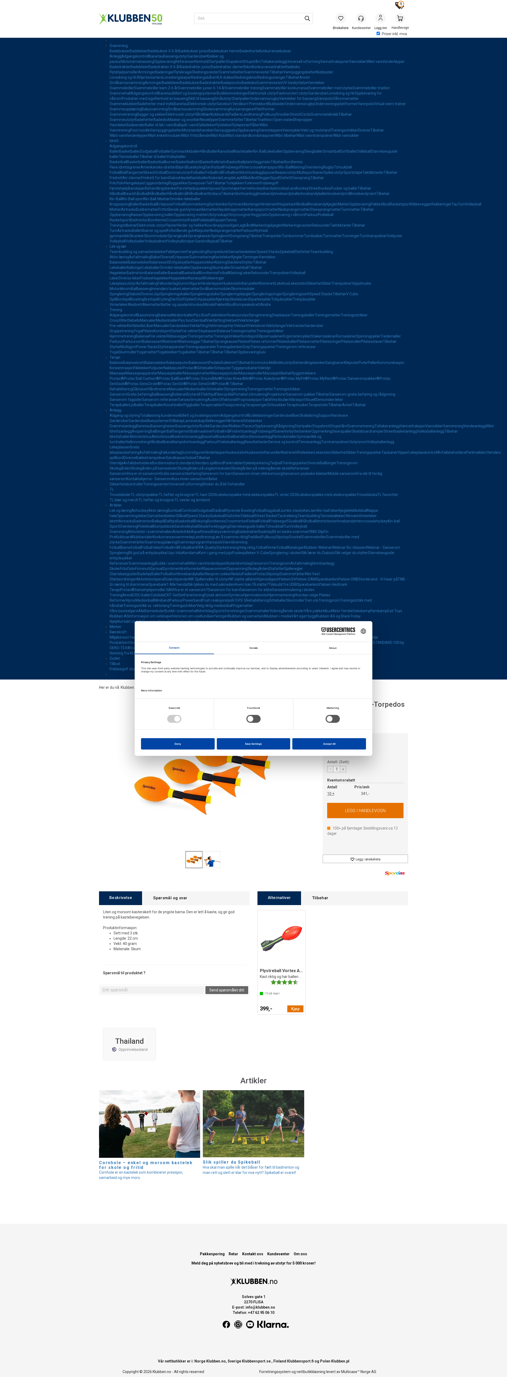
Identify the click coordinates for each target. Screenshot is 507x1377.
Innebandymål (339, 193)
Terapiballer (119, 405)
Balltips (171, 521)
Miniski (209, 304)
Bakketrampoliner (151, 458)
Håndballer (209, 151)
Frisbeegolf (232, 167)
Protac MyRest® (322, 378)
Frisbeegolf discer (124, 669)
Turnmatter (350, 209)
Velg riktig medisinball (214, 605)
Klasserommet (214, 568)
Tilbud (115, 664)
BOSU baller (141, 595)
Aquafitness (201, 532)
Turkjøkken (235, 183)
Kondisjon (162, 331)
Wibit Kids (218, 135)
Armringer (146, 72)
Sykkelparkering (256, 463)
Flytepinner (241, 125)
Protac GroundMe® (205, 378)
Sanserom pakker (301, 394)
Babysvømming (155, 109)
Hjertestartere (151, 77)
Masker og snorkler (184, 120)
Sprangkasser (199, 236)
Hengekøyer (135, 183)
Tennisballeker (332, 516)
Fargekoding (196, 252)
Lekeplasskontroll (423, 452)
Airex (126, 595)
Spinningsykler (368, 336)
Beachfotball (155, 172)
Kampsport (270, 167)
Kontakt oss (127, 621)
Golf (180, 299)
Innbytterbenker (298, 431)
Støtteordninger (123, 579)
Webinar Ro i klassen (349, 547)
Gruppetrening (122, 331)
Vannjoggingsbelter (299, 72)
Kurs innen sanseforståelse (194, 479)
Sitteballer (205, 368)
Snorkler (283, 114)
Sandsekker (179, 326)
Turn (462, 204)
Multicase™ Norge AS (358, 1372)
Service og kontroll (283, 442)
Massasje (117, 373)
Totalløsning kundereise (160, 415)
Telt (209, 183)
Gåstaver (140, 389)
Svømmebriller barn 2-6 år (156, 88)
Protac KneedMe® (236, 378)
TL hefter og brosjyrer (177, 495)
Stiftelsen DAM (303, 579)
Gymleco (236, 595)
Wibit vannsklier (346, 135)
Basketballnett (188, 162)
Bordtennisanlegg (257, 436)
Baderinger (164, 72)
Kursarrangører (242, 109)
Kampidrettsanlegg (188, 442)
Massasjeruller (251, 373)
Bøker (156, 257)
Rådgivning (285, 426)
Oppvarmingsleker (132, 516)
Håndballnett (198, 193)
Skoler (230, 563)
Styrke (175, 331)
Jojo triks (174, 553)
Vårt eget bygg (303, 616)
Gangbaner (334, 362)
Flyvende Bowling (240, 510)
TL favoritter (387, 495)
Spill (113, 299)
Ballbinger (158, 431)
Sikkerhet (314, 283)
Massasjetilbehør (277, 373)
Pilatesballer (286, 341)
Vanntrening (120, 130)
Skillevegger (215, 421)
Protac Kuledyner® (268, 378)
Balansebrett (134, 362)
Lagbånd (245, 225)
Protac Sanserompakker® (357, 378)
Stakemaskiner (323, 336)
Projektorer (276, 394)
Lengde (228, 178)
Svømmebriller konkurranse (285, 88)
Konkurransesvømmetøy (173, 537)
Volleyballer (176, 156)
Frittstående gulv (172, 209)
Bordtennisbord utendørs (173, 463)
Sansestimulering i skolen (293, 590)
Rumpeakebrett (247, 304)
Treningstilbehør (123, 225)
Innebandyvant (363, 193)
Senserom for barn (217, 473)
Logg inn (380, 19)
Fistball (217, 167)
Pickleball (326, 215)
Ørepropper (302, 120)
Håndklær (202, 114)
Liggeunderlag (156, 183)
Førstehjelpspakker (193, 188)
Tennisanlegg (310, 442)
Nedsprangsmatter (294, 209)
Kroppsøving (120, 204)
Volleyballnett (156, 241)
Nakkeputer (173, 368)
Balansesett (159, 262)
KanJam (310, 510)
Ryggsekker (178, 183)
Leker (246, 273)
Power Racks (147, 347)
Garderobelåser (286, 415)
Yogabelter (187, 352)
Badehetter (144, 120)
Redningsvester (206, 72)
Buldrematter (147, 209)
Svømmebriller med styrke (330, 88)
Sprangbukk (178, 236)
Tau (455, 204)
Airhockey (140, 510)
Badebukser (120, 51)
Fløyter (171, 225)
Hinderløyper (211, 283)
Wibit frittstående (195, 135)
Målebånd (249, 178)
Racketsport (400, 204)
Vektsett (232, 320)
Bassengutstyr (175, 56)
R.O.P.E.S (239, 600)
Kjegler (332, 204)
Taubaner (390, 452)
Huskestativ (232, 283)
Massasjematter (196, 373)
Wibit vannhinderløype (207, 563)
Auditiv (213, 399)
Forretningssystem (275, 1372)
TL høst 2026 (206, 495)
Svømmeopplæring (126, 109)
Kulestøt (215, 178)
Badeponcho (231, 83)
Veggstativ (262, 162)
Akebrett (135, 304)
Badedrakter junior (195, 67)
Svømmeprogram (192, 542)
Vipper (403, 452)
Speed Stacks (268, 252)
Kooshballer (174, 405)
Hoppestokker (202, 262)
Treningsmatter (327, 315)
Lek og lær (118, 246)
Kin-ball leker (328, 510)
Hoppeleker (178, 278)
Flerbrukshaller (284, 436)
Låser (149, 326)
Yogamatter (147, 352)
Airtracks (128, 209)
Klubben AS (119, 616)
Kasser (136, 215)
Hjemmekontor (255, 595)
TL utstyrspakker (145, 495)
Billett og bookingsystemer (194, 93)
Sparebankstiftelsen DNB (337, 579)
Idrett (114, 141)
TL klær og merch (124, 500)
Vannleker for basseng (298, 98)
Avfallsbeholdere (452, 452)
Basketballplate (240, 162)
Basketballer (129, 151)
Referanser (184, 61)
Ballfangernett (133, 172)
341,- (365, 793)
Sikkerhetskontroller (126, 484)
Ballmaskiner (202, 431)
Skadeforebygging (213, 526)
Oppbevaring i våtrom (287, 215)
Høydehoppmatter (233, 209)
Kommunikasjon (390, 362)
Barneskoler (154, 611)
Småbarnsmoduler (215, 289)
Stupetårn (252, 61)
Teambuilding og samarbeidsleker (138, 252)
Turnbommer (293, 236)
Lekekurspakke (262, 495)
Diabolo (134, 294)
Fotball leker (152, 547)
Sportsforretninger (229, 611)
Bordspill (123, 299)
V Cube (352, 294)
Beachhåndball (136, 193)
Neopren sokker (218, 574)
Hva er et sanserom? (190, 590)
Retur (233, 1254)
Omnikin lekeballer (185, 199)
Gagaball (272, 510)
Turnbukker (313, 236)
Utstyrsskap (217, 215)
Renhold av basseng (171, 98)
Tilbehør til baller (153, 156)
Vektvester (295, 326)
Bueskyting (195, 167)
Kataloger (296, 547)
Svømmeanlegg (123, 426)
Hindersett (269, 204)
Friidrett (116, 178)
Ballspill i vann (185, 125)
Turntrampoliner (373, 236)
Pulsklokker (217, 315)
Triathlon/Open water (275, 120)
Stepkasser (281, 315)
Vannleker (316, 83)
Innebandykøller (314, 193)
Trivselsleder (120, 495)
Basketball (118, 162)
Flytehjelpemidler (124, 72)
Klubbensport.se (256, 1361)
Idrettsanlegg (252, 172)
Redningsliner (245, 77)
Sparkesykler (260, 299)
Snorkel (295, 537)
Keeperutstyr (286, 172)
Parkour (311, 215)
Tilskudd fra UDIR (283, 584)
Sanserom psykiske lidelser (305, 473)
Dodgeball (148, 151)
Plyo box (185, 320)
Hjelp (114, 621)
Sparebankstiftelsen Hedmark (322, 584)
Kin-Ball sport (133, 199)
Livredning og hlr (341, 93)
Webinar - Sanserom (383, 547)
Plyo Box (201, 315)
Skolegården (120, 468)
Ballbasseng (141, 289)
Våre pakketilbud (318, 611)
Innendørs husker (165, 289)
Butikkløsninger (261, 415)
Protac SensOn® (200, 384)
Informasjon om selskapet (150, 616)
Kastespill (196, 278)
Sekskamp (361, 611)
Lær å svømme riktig (231, 537)
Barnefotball (131, 547)
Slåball (181, 516)
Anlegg (115, 56)
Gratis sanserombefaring (180, 473)
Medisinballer (182, 315)
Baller (114, 151)
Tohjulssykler (282, 299)
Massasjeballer (170, 373)
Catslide (157, 595)
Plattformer (265, 109)
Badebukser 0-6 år (163, 51)
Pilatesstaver (372, 341)
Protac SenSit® (173, 384)
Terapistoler (318, 405)
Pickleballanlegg (231, 442)
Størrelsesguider (123, 574)
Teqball (276, 463)
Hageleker (118, 273)
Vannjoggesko (225, 130)
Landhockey (298, 188)
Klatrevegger (190, 341)
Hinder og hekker (191, 225)
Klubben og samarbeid (246, 616)
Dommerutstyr (178, 172)
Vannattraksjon (412, 426)
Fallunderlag (168, 283)
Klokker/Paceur (242, 426)
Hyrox (130, 600)
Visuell (310, 399)
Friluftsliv (117, 183)
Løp (238, 178)
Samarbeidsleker (242, 252)
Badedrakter (120, 67)
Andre (266, 304)
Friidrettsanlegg (243, 431)
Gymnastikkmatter (202, 209)
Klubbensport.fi (300, 1361)
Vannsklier (358, 61)
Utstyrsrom (357, 442)
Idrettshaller (120, 436)
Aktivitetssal (162, 436)
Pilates (148, 331)
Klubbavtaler (142, 537)
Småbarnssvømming (127, 83)
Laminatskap (194, 421)
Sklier (326, 283)
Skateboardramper (368, 431)
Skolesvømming (216, 109)
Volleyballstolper (181, 241)
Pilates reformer (262, 341)
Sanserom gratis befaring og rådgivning (362, 394)
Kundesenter (278, 1254)
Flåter (255, 125)
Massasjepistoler (224, 373)
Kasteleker (222, 257)
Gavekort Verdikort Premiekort (242, 104)
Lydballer (136, 405)
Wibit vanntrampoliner (314, 135)
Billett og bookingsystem (200, 415)
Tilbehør (276, 72)
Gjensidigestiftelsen (274, 579)
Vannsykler (292, 130)
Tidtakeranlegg (273, 61)
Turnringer (351, 236)
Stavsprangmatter (325, 209)
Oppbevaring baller (158, 215)
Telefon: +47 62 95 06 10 (253, 1312)
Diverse (364, 130)
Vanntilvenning (235, 542)
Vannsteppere (271, 130)
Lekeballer (274, 151)
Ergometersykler (297, 336)
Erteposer (165, 204)
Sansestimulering (192, 399)
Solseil (191, 458)
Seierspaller (342, 431)
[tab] (120, 898)
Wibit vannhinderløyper (386, 61)
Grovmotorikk (262, 362)
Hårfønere (234, 421)
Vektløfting (215, 320)
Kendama (190, 553)
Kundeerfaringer (214, 616)
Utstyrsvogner (239, 215)
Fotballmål (214, 172)
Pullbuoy (269, 114)
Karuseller (250, 283)
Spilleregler (293, 568)
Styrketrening (227, 547)
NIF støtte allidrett (243, 579)
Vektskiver (257, 326)
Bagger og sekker (151, 114)
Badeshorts (249, 51)
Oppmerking (321, 431)
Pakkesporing (212, 1254)
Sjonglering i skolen (285, 553)
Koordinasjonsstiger (221, 225)
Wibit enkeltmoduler (164, 135)
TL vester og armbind (192, 500)
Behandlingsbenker (161, 188)
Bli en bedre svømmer (290, 532)
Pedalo (214, 362)
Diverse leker (129, 278)
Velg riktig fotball (253, 547)
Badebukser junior (193, 51)
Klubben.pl (340, 1361)
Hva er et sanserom (143, 473)
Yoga (138, 331)
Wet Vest (312, 574)
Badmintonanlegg (187, 436)
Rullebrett (228, 362)
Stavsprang (300, 178)
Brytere (192, 394)
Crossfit (116, 320)
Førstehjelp (119, 188)
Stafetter (302, 252)
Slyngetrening (260, 315)
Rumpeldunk (217, 252)
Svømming (119, 46)
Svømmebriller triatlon (371, 88)
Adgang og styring (125, 415)
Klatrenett (267, 283)
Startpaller (217, 61)
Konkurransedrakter (268, 67)
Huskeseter (254, 452)
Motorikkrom (120, 289)
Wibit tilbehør (285, 135)
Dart (208, 167)
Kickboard (123, 537)
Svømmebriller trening (243, 88)
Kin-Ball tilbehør (157, 199)
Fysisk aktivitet (216, 595)
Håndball (117, 193)
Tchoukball (343, 167)
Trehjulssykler (304, 299)
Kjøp (365, 810)
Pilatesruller (351, 341)
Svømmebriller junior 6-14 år (201, 88)
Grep (246, 347)
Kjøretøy (223, 299)
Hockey (257, 188)
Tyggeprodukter (244, 368)
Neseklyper (209, 120)
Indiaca (215, 193)
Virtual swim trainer (389, 104)
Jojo (156, 294)
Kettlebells (131, 320)
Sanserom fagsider (126, 399)
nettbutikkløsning (311, 1372)
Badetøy (265, 532)
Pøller (372, 362)
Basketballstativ (213, 162)
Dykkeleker (206, 125)
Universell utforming (303, 61)
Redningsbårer (203, 77)
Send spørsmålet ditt (226, 990)
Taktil (266, 399)
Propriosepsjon (249, 399)
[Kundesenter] (361, 18)
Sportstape (353, 172)
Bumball (174, 510)
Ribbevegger (420, 204)
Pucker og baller (344, 188)
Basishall (209, 436)
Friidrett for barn (154, 178)
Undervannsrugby (264, 98)
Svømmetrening (123, 114)
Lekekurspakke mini (233, 495)
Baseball (175, 273)
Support (325, 415)
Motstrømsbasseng (137, 61)
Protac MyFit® (296, 378)
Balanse (151, 273)
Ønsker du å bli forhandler (223, 484)
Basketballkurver (162, 162)
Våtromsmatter (346, 98)
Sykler (189, 299)
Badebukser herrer (224, 51)
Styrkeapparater (171, 347)
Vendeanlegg (474, 426)
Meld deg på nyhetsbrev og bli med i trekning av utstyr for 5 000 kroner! (253, 1263)
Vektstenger (249, 320)
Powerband (192, 600)
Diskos (173, 178)
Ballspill (158, 521)
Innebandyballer (287, 193)
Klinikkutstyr (283, 362)
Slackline (234, 262)
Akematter (152, 304)
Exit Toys (394, 611)
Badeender (135, 125)
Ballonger (135, 267)
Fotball (115, 172)
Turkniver (252, 183)
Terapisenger (256, 405)
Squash (219, 220)
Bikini (247, 67)
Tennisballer (129, 156)
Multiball (360, 510)
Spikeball (287, 252)
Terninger (251, 257)
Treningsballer (302, 315)
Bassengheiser (163, 426)
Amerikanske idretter (158, 167)
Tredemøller (391, 336)
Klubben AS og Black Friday (338, 616)
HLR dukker (225, 77)
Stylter (247, 262)
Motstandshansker (198, 130)
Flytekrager (183, 72)
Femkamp (378, 611)
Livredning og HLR (124, 77)
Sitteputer (222, 368)
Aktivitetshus (141, 436)
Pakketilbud (380, 204)
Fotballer (164, 151)
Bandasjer (136, 188)
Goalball (295, 521)
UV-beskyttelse (295, 83)
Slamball (199, 320)
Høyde (184, 178)
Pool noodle (140, 130)
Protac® (190, 368)
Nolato (236, 574)
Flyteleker (223, 125)
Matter (343, 204)
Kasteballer (243, 151)
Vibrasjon (297, 399)
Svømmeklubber (123, 104)
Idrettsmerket (190, 568)
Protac (260, 574)
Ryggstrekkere (304, 373)
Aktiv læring (119, 257)
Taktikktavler (373, 172)
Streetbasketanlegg (400, 431)
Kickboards (219, 114)
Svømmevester (257, 72)
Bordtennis (293, 162)
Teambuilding (321, 252)
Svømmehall (120, 93)
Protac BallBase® (174, 378)
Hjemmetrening (123, 336)
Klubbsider (324, 72)
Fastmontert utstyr (292, 93)
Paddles (254, 537)
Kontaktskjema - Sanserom (149, 479)
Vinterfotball (277, 547)
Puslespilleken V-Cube (250, 553)
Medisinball (144, 600)
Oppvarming (237, 568)
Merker (115, 627)
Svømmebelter (231, 72)
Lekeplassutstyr (123, 283)
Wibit (264, 125)
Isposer (269, 172)
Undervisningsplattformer (336, 104)
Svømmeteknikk (324, 114)
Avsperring (141, 431)
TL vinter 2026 (286, 495)
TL (112, 489)
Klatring (298, 167)
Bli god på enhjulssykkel (147, 553)
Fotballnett (232, 172)
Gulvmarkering (197, 204)
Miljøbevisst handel (125, 637)
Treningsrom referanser (296, 347)
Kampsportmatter (263, 209)
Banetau (156, 56)
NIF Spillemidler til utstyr (209, 579)
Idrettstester (326, 521)
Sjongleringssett (295, 294)
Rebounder (321, 225)
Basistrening (147, 315)
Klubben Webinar (318, 547)
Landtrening (252, 114)
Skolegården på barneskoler (154, 468)
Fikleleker (141, 368)
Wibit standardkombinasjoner (250, 135)
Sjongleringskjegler (236, 294)
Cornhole (188, 510)
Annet (304, 77)
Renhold (201, 61)
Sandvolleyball (207, 241)
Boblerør (179, 394)
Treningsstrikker (344, 130)
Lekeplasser (120, 447)
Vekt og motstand (316, 130)
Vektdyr (264, 368)
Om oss (300, 1254)
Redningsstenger (271, 77)
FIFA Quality (206, 547)
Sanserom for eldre (256, 590)
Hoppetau (286, 204)
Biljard (181, 167)
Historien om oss (186, 616)
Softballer (348, 151)
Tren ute (311, 600)
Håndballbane (160, 442)
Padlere (235, 114)
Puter (363, 362)
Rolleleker (306, 452)
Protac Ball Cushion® (141, 378)
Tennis (231, 220)
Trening (116, 310)
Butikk (205, 426)
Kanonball (226, 151)
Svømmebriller (122, 88)
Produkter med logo (138, 98)
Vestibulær (280, 399)
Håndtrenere (158, 389)
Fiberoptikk (224, 394)
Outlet (115, 658)
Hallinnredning (137, 442)
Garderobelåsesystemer (149, 421)
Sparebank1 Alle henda (167, 584)
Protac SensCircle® (144, 384)
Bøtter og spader (175, 304)
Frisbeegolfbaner (270, 431)
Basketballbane (230, 436)
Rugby (328, 167)
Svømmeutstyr (122, 120)
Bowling (137, 299)
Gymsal (156, 568)
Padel (193, 220)
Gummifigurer (189, 283)
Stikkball (364, 151)
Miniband (162, 600)
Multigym (128, 347)
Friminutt (142, 568)
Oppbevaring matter (191, 215)
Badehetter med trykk (155, 104)
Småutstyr (223, 98)
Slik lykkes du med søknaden (211, 584)
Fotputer (156, 368)
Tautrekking (287, 516)
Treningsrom (347, 463)
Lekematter (190, 289)
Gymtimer (171, 568)
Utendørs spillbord (209, 463)
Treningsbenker (229, 347)
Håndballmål (177, 193)
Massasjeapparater (141, 373)
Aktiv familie (342, 611)
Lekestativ (297, 283)
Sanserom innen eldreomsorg (258, 473)
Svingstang (239, 236)
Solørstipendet (177, 579)
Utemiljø (116, 463)
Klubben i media (278, 616)
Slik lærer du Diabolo (318, 553)
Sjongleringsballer (175, 294)
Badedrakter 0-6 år (164, 67)
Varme (245, 188)
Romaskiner (346, 336)
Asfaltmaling (140, 257)
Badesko (292, 67)
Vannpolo (325, 98)
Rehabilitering (121, 389)
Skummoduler (156, 236)
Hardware (340, 415)
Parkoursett (133, 341)
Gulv (262, 352)
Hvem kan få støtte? (252, 584)
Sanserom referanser (160, 399)
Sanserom (118, 394)
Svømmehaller (257, 611)
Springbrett (220, 236)
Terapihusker (297, 405)
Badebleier (139, 51)
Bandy (268, 188)
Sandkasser (176, 458)
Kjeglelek (346, 510)
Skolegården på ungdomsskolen (204, 468)
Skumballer (221, 267)
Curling (164, 299)
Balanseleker (138, 262)
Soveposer (197, 183)
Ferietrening (194, 595)
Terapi (115, 357)
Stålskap (176, 421)
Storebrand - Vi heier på (378, 579)
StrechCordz (300, 114)
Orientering (313, 167)
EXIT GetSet (174, 595)
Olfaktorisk (228, 399)
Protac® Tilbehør (229, 384)
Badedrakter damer (227, 67)
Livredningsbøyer (177, 77)
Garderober (196, 56)
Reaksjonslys (237, 315)
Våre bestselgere (124, 611)
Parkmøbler (476, 452)
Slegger (263, 178)
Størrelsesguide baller (247, 526)
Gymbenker (218, 204)
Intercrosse (251, 167)
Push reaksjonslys (217, 600)
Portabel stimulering (250, 394)
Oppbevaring (164, 61)
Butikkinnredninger (232, 93)
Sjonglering (119, 294)
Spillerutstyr (333, 172)
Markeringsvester (297, 225)
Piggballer (192, 405)
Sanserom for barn (224, 590)
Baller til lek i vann (159, 125)
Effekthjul (207, 394)
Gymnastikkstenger (244, 204)
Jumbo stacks (291, 510)
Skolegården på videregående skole (260, 468)
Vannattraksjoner (334, 61)
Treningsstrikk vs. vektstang (146, 605)
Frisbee (146, 278)
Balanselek (119, 262)
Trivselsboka (366, 495)
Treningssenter (155, 484)
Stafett (285, 178)
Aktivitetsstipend (150, 579)
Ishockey (281, 188)
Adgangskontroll (135, 56)
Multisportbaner (310, 172)
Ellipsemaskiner (270, 336)
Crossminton (177, 220)
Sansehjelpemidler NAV (153, 590)
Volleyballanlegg (430, 431)
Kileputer (202, 230)
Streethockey (319, 188)
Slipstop (282, 537)
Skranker (136, 236)
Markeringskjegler (267, 225)
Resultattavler (256, 442)
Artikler (116, 505)
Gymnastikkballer (185, 151)
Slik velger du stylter (351, 553)
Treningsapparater (200, 347)
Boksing (200, 521)
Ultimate (351, 516)
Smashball (331, 151)
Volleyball (473, 204)
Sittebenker (252, 421)
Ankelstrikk (181, 532)
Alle (141, 611)
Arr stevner (132, 178)
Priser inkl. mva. (395, 34)
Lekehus (282, 283)
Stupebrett (235, 61)
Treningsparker (263, 347)
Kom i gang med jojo (215, 553)
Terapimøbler (211, 405)
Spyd (274, 178)
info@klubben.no (260, 1307)
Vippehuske (361, 283)
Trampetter (272, 236)
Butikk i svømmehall (172, 563)
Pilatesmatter (308, 341)
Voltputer (394, 236)
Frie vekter (118, 326)
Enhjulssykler (180, 262)
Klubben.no (130, 687)
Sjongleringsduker (205, 294)
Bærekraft (118, 632)
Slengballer (313, 151)
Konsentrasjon (122, 368)
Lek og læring (121, 510)
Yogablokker (167, 352)
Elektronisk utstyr (262, 93)
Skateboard (240, 299)
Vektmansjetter (221, 326)
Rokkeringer (441, 204)
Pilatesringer (330, 341)
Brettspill (151, 299)
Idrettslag (244, 563)
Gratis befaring (139, 394)
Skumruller (127, 352)
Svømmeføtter (230, 120)
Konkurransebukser (275, 51)
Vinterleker (119, 304)
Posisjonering (234, 405)
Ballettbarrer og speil (149, 230)
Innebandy (265, 193)
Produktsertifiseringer (128, 642)
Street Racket (266, 516)
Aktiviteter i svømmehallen (150, 532)
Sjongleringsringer (267, 294)
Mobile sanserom (342, 473)
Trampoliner (279, 273)
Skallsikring (308, 415)
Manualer (148, 320)
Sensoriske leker (329, 399)
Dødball (219, 510)
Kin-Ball (259, 151)
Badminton (139, 220)
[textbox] (152, 990)
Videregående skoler (287, 611)
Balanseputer (177, 362)
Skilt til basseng (201, 98)
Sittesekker (276, 405)
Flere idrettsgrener (125, 167)
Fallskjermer (176, 252)
